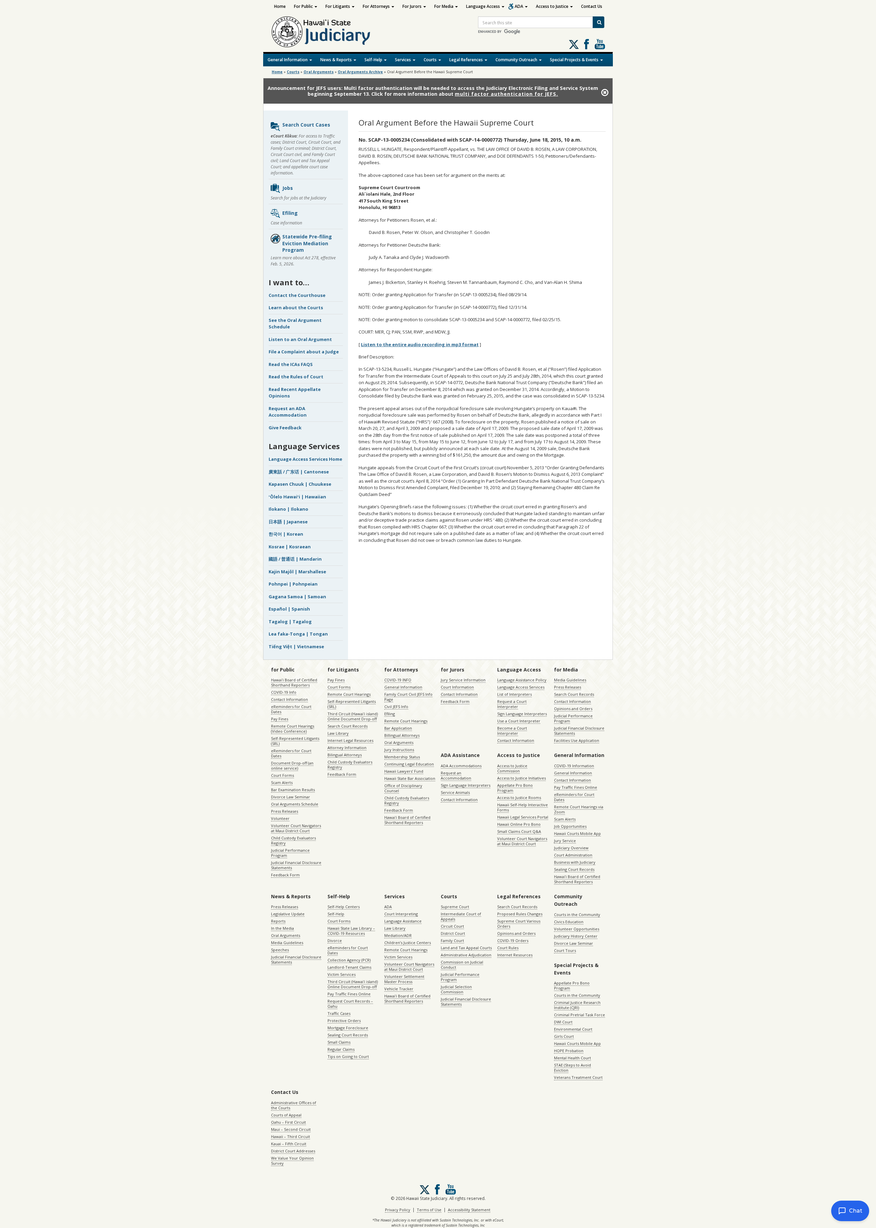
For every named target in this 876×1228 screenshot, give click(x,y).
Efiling (290, 213)
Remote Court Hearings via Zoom (578, 809)
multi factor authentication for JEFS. (506, 94)
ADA (519, 6)
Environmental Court (573, 1029)
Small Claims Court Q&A (519, 831)
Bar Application (398, 728)
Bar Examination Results (293, 789)
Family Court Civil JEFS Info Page (408, 697)
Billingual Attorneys (402, 735)
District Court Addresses (293, 1150)
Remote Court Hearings (349, 694)
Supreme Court (455, 906)
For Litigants (338, 6)
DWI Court (563, 1021)
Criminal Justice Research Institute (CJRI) (577, 1005)
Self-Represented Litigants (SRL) (295, 741)
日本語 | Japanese (288, 522)
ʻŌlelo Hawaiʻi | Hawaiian (297, 497)
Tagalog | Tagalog (290, 621)
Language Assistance (403, 921)
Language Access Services (520, 687)
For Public (304, 6)
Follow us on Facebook (586, 44)
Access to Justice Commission (512, 768)
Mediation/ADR (398, 935)
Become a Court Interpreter (512, 731)
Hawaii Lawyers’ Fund (403, 771)
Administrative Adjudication (466, 954)
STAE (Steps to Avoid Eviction (572, 1067)
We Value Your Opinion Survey (292, 1160)
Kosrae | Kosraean (290, 547)
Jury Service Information (463, 679)
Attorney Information (346, 747)
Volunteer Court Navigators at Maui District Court (296, 828)
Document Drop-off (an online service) (292, 765)
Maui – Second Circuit (291, 1129)
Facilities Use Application (576, 740)
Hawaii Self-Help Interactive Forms (522, 807)
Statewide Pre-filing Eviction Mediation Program (307, 243)
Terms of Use (429, 1209)
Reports (278, 921)
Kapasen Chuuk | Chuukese (300, 484)
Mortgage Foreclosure (347, 1027)
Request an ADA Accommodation (288, 411)
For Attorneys (377, 6)
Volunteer (280, 818)
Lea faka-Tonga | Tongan (298, 634)
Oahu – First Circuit (288, 1122)
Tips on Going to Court (348, 1056)
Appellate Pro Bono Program (515, 788)
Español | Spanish (289, 609)
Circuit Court (452, 926)
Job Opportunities (570, 826)
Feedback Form (285, 874)
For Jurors (412, 6)
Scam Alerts (282, 782)
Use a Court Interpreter (518, 720)
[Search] (598, 22)
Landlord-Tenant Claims (349, 967)
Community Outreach (516, 60)
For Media (444, 6)
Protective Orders (344, 1020)
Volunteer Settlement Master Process (404, 979)
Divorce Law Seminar (290, 796)
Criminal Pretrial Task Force (579, 1014)
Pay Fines (279, 718)
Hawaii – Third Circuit (290, 1136)
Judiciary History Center (575, 936)
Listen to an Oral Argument (300, 339)
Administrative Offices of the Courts (293, 1105)
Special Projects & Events (575, 60)
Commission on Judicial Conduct (462, 964)
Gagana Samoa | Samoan (297, 596)
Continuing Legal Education (409, 764)
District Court (453, 933)
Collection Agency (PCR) (349, 960)
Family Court (452, 940)
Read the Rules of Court (296, 377)
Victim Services (341, 974)
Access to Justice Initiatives (521, 778)
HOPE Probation (568, 1050)
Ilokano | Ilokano (288, 509)
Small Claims (338, 1042)
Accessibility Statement (469, 1209)
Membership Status (402, 756)
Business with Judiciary (574, 862)
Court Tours (565, 950)
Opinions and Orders (573, 708)
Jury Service (565, 840)
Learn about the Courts (296, 307)
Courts (431, 60)
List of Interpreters (514, 694)
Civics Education (568, 921)
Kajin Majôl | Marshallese (297, 572)
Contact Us (591, 6)
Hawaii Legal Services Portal (522, 817)
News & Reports (336, 60)
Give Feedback (285, 427)
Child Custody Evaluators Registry (293, 840)
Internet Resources (514, 954)
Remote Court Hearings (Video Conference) (292, 728)
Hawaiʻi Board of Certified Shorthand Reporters (294, 682)
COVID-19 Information (574, 765)
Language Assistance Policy (521, 679)
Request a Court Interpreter (512, 704)
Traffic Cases (338, 1013)
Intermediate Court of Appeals (461, 916)
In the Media (282, 928)
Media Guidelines (570, 679)
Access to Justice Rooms (519, 797)
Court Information (457, 687)
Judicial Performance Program (290, 853)
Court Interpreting (401, 913)
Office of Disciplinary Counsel (403, 788)
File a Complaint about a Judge (304, 352)
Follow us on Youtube (600, 44)
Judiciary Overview (571, 847)
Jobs (287, 188)
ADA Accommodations (461, 765)
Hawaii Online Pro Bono (519, 824)
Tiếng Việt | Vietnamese (296, 646)
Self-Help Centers (343, 906)
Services (403, 60)
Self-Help (373, 60)
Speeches (280, 949)
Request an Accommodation (456, 775)
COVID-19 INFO (397, 679)
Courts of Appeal (286, 1115)
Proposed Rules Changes (519, 913)
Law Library (338, 733)
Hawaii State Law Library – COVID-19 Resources (351, 931)
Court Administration (573, 855)
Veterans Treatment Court (578, 1077)
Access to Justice (552, 6)
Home (280, 6)
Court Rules (507, 947)
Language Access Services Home (305, 459)
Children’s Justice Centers (407, 942)
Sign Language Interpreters (522, 713)
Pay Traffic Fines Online (575, 787)
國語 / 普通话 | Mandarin (295, 559)
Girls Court (564, 1036)
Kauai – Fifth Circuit (288, 1143)
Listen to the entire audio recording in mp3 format (420, 344)
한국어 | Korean (286, 534)
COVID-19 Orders (512, 940)
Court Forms (282, 775)
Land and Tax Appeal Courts (466, 947)
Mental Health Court (572, 1057)
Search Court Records (347, 726)
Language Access (483, 6)
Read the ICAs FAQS (291, 364)
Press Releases (284, 811)
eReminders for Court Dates (291, 709)
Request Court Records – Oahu (350, 1003)
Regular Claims (341, 1049)
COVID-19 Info (283, 692)
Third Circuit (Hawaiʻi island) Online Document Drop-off (352, 716)
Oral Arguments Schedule (294, 804)
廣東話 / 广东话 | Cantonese (299, 472)
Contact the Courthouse (297, 295)
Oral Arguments (398, 742)
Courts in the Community (577, 914)
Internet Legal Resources (350, 740)
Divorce (334, 940)
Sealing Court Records (574, 869)
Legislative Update (288, 913)
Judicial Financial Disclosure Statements (296, 865)
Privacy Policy (397, 1209)
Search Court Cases (306, 124)
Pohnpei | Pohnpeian (293, 584)
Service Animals (455, 792)
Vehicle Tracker (398, 988)
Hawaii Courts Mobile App (577, 833)
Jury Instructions (399, 749)
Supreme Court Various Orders (518, 923)
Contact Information (289, 699)
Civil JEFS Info (396, 706)
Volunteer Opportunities (576, 928)
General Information (288, 60)
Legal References (466, 60)
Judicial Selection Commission (456, 989)
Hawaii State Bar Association (409, 778)
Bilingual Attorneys (344, 754)
